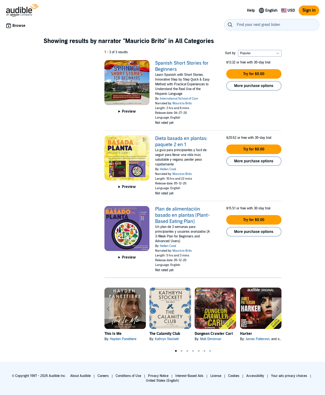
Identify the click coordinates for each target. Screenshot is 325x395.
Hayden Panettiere (123, 339)
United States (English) (162, 381)
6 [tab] (204, 351)
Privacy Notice (158, 376)
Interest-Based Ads (189, 376)
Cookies (233, 376)
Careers (103, 376)
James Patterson (258, 339)
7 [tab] (210, 351)
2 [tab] (181, 351)
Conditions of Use (128, 376)
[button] (253, 74)
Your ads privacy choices (289, 376)
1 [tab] (175, 351)
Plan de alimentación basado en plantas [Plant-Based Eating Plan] (182, 215)
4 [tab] (193, 351)
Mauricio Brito (182, 103)
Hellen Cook (168, 169)
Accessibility (255, 376)
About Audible (80, 376)
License (215, 376)
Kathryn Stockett (167, 339)
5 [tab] (198, 351)
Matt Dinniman (210, 339)
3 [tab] (187, 351)
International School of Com (179, 99)
